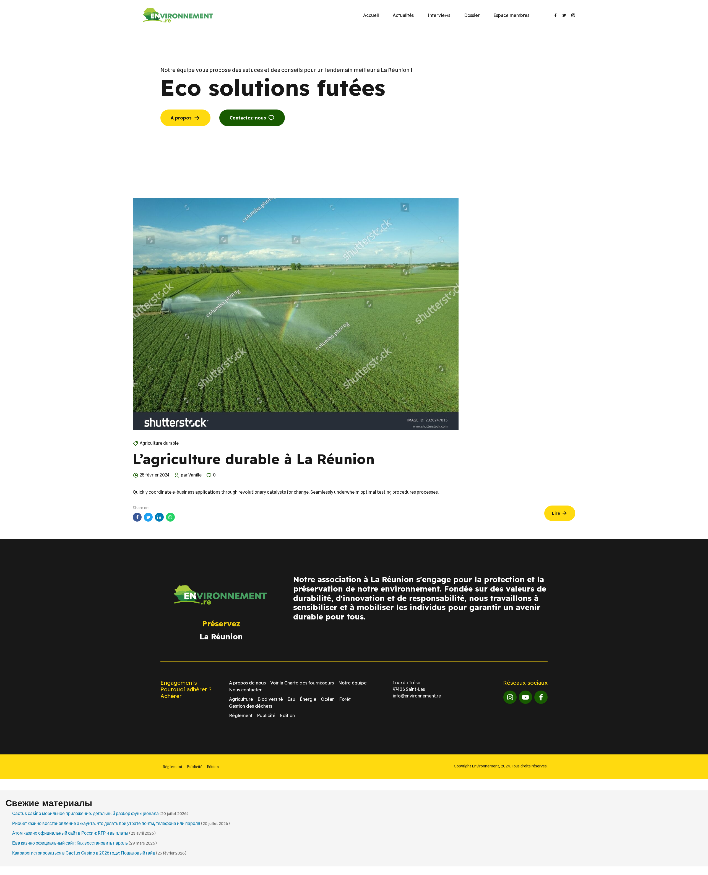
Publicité (266, 715)
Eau (291, 699)
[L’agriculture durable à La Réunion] (354, 314)
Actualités (403, 15)
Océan (328, 699)
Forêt (345, 699)
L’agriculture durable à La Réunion (253, 459)
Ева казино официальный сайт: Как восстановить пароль (70, 843)
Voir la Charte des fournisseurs (302, 683)
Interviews (439, 15)
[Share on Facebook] (137, 517)
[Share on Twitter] (148, 517)
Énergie (308, 699)
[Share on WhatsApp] (170, 517)
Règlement (241, 715)
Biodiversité (270, 699)
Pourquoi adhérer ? (186, 689)
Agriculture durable (159, 443)
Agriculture (241, 699)
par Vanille (191, 475)
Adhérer (171, 695)
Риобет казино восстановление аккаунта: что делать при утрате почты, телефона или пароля (106, 823)
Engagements (178, 682)
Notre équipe (352, 683)
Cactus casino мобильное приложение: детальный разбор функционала (85, 813)
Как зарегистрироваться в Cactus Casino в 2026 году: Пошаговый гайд (83, 853)
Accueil (371, 15)
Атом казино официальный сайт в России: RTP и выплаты (70, 833)
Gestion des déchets (250, 706)
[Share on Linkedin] (159, 517)
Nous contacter (245, 689)
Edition (287, 715)
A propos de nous (247, 683)
